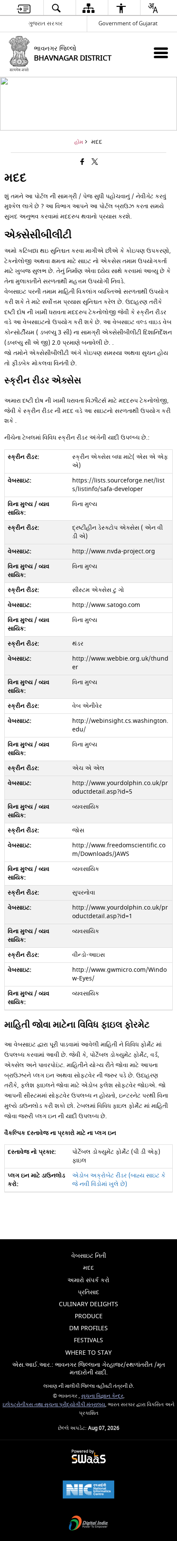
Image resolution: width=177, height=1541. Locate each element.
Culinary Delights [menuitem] (88, 1304)
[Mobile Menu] (160, 52)
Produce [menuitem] (89, 1316)
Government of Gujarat (128, 23)
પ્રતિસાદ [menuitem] (88, 1292)
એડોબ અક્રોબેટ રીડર (118, 1180)
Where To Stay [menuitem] (88, 1352)
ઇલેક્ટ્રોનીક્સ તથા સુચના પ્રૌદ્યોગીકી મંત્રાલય (54, 1404)
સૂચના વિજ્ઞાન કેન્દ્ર (102, 1396)
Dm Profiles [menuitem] (88, 1328)
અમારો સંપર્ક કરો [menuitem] (88, 1280)
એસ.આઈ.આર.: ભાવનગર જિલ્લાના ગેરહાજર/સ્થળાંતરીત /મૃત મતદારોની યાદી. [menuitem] (88, 1368)
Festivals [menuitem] (88, 1340)
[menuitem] (24, 8)
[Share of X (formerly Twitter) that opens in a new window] (94, 162)
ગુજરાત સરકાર (45, 23)
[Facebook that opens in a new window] (82, 162)
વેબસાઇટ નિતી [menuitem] (88, 1255)
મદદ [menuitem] (88, 1267)
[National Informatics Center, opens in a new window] (88, 1490)
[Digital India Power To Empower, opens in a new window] (88, 1524)
